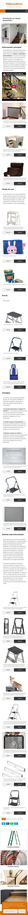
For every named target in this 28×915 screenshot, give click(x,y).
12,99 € (8, 154)
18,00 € (8, 261)
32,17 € (8, 500)
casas (14, 818)
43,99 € (8, 528)
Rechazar (22, 911)
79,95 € (8, 641)
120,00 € (8, 232)
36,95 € (8, 612)
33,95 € (8, 669)
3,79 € (8, 471)
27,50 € (8, 329)
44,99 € (8, 727)
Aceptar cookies (11, 911)
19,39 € (8, 183)
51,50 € (8, 812)
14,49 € (8, 126)
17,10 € (8, 289)
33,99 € (8, 784)
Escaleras (9, 818)
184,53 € (8, 387)
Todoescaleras (14, 4)
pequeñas (20, 818)
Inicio (2, 11)
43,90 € (8, 358)
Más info (20, 126)
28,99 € (8, 755)
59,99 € (8, 698)
